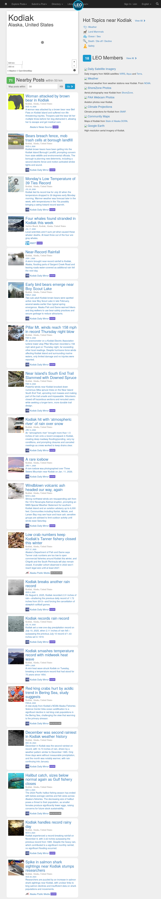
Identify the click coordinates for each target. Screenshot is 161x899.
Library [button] (71, 3)
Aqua (129, 73)
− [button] (74, 66)
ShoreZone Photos (99, 88)
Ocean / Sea (94, 36)
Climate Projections (100, 106)
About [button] (84, 3)
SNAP (122, 111)
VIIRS (122, 73)
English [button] (146, 3)
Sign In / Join (130, 3)
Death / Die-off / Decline (100, 41)
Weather (92, 26)
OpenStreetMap (25, 70)
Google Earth (96, 125)
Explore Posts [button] (18, 3)
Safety (91, 45)
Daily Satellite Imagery (102, 69)
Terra (139, 73)
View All (139, 20)
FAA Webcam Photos (101, 97)
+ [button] (74, 62)
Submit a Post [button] (38, 3)
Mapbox (12, 70)
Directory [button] (56, 3)
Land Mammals (96, 31)
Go (69, 86)
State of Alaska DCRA (116, 121)
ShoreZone (127, 92)
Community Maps (99, 116)
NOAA (147, 83)
